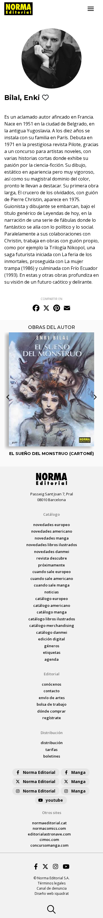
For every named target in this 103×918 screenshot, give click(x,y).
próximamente (51, 565)
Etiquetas (51, 652)
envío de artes (52, 697)
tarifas (51, 749)
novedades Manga (52, 538)
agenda (51, 659)
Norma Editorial (39, 772)
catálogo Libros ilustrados (51, 618)
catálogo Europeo (51, 598)
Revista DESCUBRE (51, 558)
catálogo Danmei (51, 632)
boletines (51, 756)
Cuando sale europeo (51, 571)
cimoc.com (49, 839)
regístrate (51, 717)
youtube (54, 800)
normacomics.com (49, 828)
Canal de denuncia (52, 888)
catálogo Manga (52, 612)
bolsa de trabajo (51, 704)
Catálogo (51, 514)
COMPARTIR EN (51, 299)
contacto (51, 690)
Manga (78, 772)
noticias (51, 592)
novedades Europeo (51, 524)
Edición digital (51, 639)
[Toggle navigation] (91, 9)
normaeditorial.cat (49, 822)
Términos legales (52, 883)
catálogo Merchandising (51, 625)
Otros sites (51, 812)
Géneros (51, 645)
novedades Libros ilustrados (51, 544)
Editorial (52, 673)
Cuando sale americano (51, 578)
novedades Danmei (51, 551)
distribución (52, 742)
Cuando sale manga (52, 585)
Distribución (52, 732)
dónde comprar (51, 711)
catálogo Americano (51, 605)
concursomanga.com (49, 845)
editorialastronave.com (49, 834)
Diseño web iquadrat (52, 893)
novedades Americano (51, 531)
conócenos (51, 684)
